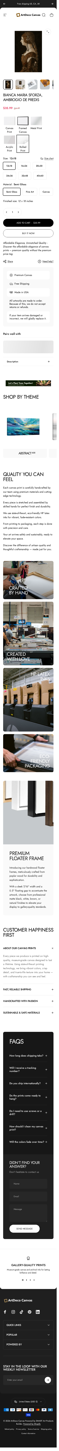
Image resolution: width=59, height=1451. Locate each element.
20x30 (39, 165)
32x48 (25, 175)
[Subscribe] (48, 1380)
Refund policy (9, 1429)
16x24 (24, 165)
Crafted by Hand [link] (18, 590)
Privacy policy (21, 1429)
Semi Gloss (11, 191)
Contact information (28, 1433)
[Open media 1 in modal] (48, 32)
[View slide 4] (34, 1280)
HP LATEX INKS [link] (40, 676)
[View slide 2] (26, 1280)
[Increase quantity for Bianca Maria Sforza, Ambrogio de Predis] (18, 212)
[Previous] (4, 4)
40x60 (40, 175)
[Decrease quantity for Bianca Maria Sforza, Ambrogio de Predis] (6, 212)
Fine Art (30, 191)
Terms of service (33, 1429)
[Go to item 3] (32, 84)
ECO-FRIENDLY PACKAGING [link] (37, 761)
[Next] (52, 4)
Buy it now (28, 233)
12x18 (9, 165)
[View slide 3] (30, 1280)
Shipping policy (46, 1429)
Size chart (48, 158)
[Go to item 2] (20, 84)
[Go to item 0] (8, 84)
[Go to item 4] (45, 84)
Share (10, 261)
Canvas (46, 191)
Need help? (47, 261)
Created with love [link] (18, 656)
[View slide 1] (23, 1280)
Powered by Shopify (32, 1423)
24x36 (9, 175)
